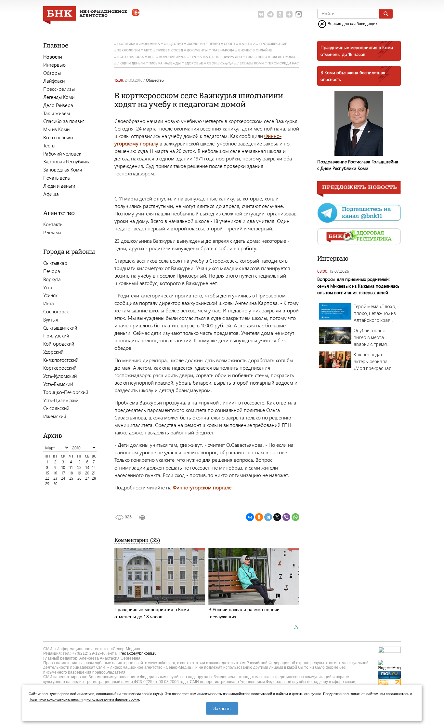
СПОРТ (229, 44)
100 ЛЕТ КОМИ (283, 57)
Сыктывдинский (60, 327)
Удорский (53, 352)
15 (47, 473)
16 (55, 473)
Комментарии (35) (137, 540)
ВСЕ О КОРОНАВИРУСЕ (167, 57)
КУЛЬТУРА (247, 44)
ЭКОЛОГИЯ (196, 44)
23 (55, 478)
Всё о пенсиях (58, 137)
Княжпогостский (60, 360)
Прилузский (56, 335)
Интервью (54, 65)
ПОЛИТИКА (126, 44)
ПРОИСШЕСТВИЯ (273, 44)
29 (47, 483)
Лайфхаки (54, 80)
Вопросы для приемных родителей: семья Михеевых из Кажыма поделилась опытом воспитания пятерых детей (358, 285)
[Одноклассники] (259, 517)
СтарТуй (226, 63)
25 (71, 478)
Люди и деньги (59, 186)
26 (79, 478)
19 (79, 473)
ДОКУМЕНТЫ (197, 50)
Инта (48, 303)
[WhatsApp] (295, 517)
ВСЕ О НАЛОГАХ (130, 57)
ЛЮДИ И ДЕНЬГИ (131, 63)
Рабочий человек (62, 153)
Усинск (50, 295)
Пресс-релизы (59, 89)
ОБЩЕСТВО (173, 44)
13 (87, 467)
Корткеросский (59, 367)
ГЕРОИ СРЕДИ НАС (283, 63)
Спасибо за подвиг (63, 121)
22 (47, 478)
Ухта (47, 287)
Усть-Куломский (60, 376)
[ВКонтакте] (250, 517)
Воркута (52, 279)
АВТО (148, 50)
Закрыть (221, 708)
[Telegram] (268, 517)
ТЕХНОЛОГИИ (128, 50)
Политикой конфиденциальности (56, 699)
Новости (52, 56)
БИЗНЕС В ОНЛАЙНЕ (255, 50)
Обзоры (52, 73)
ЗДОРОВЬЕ (194, 63)
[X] (277, 517)
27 (87, 478)
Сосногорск (56, 311)
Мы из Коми (56, 129)
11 (71, 467)
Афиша (51, 194)
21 (94, 473)
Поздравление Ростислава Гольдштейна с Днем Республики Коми (357, 164)
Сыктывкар (55, 263)
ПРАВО (214, 44)
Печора (51, 271)
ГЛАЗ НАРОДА (223, 50)
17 (63, 473)
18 (71, 473)
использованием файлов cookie (112, 699)
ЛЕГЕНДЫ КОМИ (250, 63)
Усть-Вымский (58, 384)
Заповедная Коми (62, 169)
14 (94, 467)
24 (63, 478)
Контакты (53, 224)
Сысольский (56, 408)
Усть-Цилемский (60, 400)
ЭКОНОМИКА (149, 44)
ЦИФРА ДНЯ (232, 57)
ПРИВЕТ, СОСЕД (169, 50)
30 (55, 483)
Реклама (52, 232)
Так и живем (56, 113)
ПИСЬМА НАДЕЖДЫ (165, 63)
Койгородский (58, 343)
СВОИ (211, 63)
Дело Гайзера (58, 105)
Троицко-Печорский (65, 392)
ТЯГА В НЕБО (256, 57)
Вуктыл (50, 319)
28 (94, 478)
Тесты (49, 145)
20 (87, 473)
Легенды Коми (58, 97)
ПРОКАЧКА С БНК (204, 57)
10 (63, 467)
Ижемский (54, 416)
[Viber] (286, 517)
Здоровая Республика (67, 161)
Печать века (56, 177)
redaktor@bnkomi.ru (139, 653)
